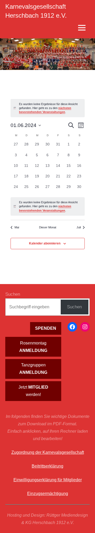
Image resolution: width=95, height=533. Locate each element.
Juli (79, 227)
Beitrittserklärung (47, 466)
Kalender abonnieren (44, 243)
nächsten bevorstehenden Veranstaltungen (45, 110)
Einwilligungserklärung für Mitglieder (47, 480)
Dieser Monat (47, 227)
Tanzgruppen (33, 369)
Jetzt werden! (33, 391)
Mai (17, 227)
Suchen (12, 294)
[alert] (48, 206)
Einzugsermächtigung (47, 493)
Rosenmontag (33, 347)
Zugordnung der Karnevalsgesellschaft (47, 452)
